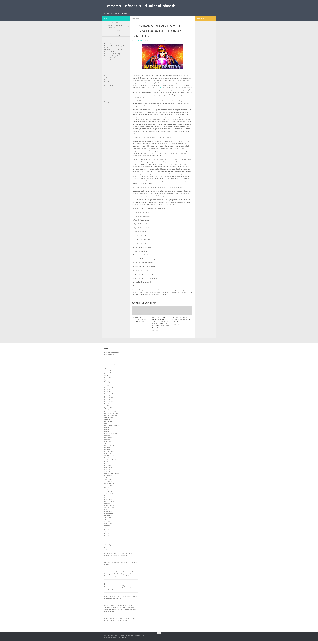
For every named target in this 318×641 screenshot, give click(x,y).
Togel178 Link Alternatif (110, 406)
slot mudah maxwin (109, 485)
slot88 (106, 461)
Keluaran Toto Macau (109, 445)
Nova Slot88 (107, 392)
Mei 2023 (106, 76)
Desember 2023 (108, 68)
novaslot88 (107, 525)
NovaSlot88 (107, 400)
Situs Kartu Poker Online (110, 455)
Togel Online (107, 100)
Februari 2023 (108, 82)
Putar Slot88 (107, 358)
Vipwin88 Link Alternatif (110, 368)
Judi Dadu (106, 443)
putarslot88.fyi (108, 396)
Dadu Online (107, 441)
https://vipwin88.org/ (109, 364)
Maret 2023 (107, 80)
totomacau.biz (108, 421)
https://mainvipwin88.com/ (111, 412)
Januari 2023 (107, 84)
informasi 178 (107, 427)
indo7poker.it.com (109, 501)
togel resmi (107, 527)
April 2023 (107, 78)
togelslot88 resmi (108, 469)
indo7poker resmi (108, 463)
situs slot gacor (108, 419)
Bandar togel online (109, 483)
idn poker (106, 457)
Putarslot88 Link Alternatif (111, 537)
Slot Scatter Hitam (109, 507)
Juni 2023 (106, 74)
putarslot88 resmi (109, 467)
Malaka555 (107, 374)
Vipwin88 (106, 404)
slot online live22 (108, 493)
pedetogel (107, 447)
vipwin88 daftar (108, 384)
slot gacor (158, 87)
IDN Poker (107, 541)
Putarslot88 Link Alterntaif (111, 539)
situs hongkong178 (109, 491)
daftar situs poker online (110, 372)
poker (105, 495)
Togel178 (106, 386)
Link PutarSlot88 (108, 394)
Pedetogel (119, 553)
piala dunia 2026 (108, 547)
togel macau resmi (109, 380)
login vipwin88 (108, 408)
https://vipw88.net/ (109, 354)
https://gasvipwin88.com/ (111, 415)
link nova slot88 (108, 475)
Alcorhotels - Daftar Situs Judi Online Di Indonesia (140, 6)
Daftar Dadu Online (109, 451)
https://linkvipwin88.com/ (111, 413)
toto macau (107, 521)
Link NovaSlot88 (108, 398)
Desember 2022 (108, 86)
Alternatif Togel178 (109, 523)
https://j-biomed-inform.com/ (112, 425)
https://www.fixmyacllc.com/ (111, 356)
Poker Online (107, 96)
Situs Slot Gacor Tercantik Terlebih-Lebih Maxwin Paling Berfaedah (181, 319)
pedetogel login (108, 449)
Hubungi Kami (108, 13)
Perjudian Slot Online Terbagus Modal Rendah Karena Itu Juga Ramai (139, 319)
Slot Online (124, 13)
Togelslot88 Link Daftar (110, 459)
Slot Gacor (106, 366)
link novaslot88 (108, 378)
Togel (105, 477)
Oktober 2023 (107, 72)
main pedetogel (108, 487)
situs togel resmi (108, 417)
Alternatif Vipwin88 (109, 545)
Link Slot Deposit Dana (110, 370)
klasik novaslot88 (108, 515)
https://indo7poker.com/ (110, 433)
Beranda (116, 13)
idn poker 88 (107, 465)
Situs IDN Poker (129, 605)
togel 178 (106, 497)
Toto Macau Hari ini (109, 481)
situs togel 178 (108, 489)
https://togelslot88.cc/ (110, 382)
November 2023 (108, 70)
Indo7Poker (107, 435)
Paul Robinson (139, 40)
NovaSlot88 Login (108, 390)
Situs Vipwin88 (108, 479)
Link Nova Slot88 (108, 388)
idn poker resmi (108, 499)
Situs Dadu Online (116, 574)
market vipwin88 (108, 513)
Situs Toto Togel (108, 376)
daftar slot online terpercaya (111, 473)
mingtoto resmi (108, 511)
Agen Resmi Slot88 (109, 505)
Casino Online (107, 94)
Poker (105, 423)
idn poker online (108, 437)
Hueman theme (125, 637)
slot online (107, 471)
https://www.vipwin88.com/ (111, 352)
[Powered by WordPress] (111, 637)
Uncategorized (108, 102)
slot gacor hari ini (108, 549)
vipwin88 (106, 410)
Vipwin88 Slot (107, 517)
